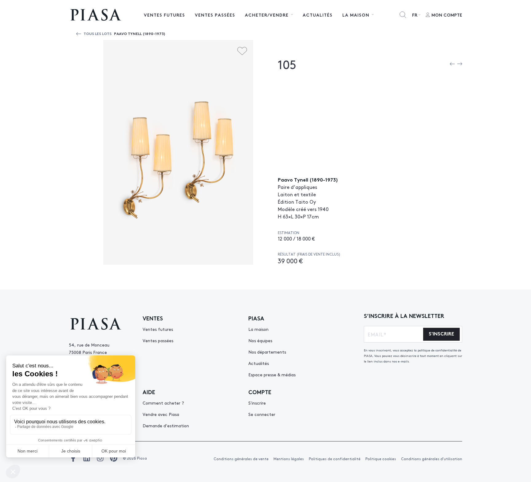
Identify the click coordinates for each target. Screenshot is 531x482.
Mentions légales (288, 458)
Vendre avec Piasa (161, 414)
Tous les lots (98, 33)
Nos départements (267, 352)
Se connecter (261, 414)
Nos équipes (260, 340)
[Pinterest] (113, 458)
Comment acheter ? (163, 403)
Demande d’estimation (166, 425)
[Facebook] (73, 458)
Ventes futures (164, 15)
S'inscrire (257, 403)
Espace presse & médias (272, 374)
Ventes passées (215, 15)
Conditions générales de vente (241, 458)
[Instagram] (100, 458)
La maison (258, 329)
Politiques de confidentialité (334, 458)
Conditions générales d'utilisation (431, 458)
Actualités (317, 15)
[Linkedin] (86, 458)
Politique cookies (380, 458)
